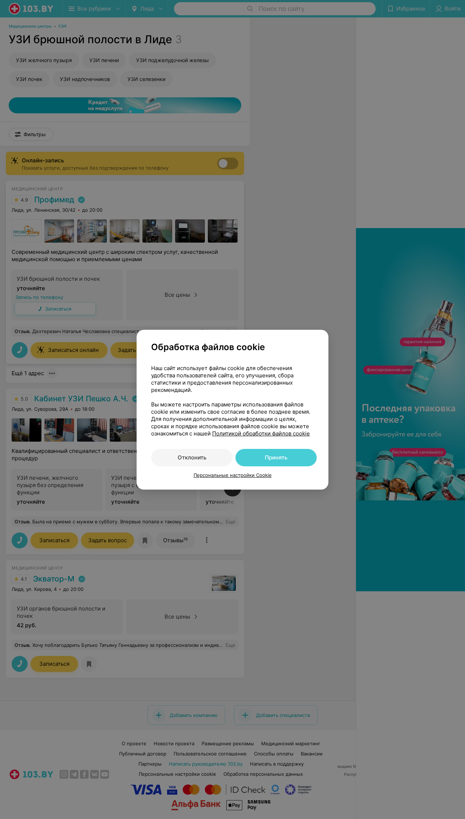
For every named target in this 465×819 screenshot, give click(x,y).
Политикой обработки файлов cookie (261, 433)
